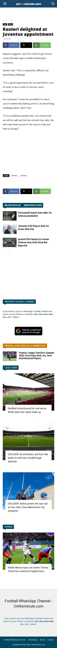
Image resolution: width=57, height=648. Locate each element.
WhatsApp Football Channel (19, 301)
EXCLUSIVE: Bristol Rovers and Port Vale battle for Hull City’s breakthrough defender (28, 458)
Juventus (23, 175)
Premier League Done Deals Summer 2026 (24, 345)
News (10, 24)
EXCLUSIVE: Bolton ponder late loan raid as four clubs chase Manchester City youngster (27, 507)
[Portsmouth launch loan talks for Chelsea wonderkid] (10, 216)
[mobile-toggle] (4, 3)
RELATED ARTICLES (12, 205)
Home (5, 20)
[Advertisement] (28, 12)
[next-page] (9, 252)
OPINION (8, 526)
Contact (50, 640)
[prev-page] (4, 252)
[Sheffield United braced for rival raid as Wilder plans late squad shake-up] (28, 392)
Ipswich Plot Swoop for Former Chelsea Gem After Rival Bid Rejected (33, 242)
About (42, 640)
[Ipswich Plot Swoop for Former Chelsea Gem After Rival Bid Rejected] (10, 242)
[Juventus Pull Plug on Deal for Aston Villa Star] (10, 229)
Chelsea (14, 175)
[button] (53, 3)
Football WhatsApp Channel (15, 640)
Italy (11, 20)
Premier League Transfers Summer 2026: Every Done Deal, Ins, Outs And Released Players (36, 355)
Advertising (32, 640)
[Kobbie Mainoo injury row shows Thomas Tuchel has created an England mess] (28, 551)
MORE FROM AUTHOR (33, 205)
